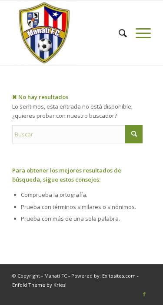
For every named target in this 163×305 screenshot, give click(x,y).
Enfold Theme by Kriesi (39, 285)
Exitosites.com (118, 275)
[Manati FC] (67, 33)
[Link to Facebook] (144, 294)
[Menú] (139, 33)
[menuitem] (118, 33)
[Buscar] (118, 33)
